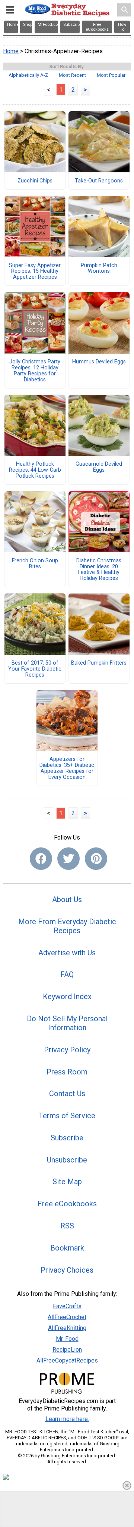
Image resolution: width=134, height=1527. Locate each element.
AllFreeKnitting (67, 1327)
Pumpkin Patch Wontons (99, 269)
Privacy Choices (67, 1270)
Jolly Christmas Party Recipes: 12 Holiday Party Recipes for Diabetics (34, 370)
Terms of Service (67, 1115)
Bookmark (67, 1247)
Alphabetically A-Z (28, 75)
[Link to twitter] (68, 858)
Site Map (67, 1181)
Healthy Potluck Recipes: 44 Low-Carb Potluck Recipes (35, 470)
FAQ (67, 974)
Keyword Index (67, 996)
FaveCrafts (67, 1306)
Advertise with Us (67, 952)
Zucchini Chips (34, 181)
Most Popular (111, 75)
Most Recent (72, 75)
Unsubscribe (67, 1159)
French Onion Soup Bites (35, 564)
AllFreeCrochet (67, 1317)
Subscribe (67, 1137)
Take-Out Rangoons (99, 181)
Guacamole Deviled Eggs (99, 467)
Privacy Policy (67, 1049)
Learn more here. (67, 1418)
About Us (67, 899)
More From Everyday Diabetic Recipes (67, 926)
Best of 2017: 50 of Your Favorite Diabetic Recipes (34, 669)
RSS (67, 1225)
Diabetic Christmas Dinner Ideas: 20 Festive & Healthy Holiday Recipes (98, 569)
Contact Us (67, 1093)
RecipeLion (67, 1349)
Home (11, 51)
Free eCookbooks (67, 1203)
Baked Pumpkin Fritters (99, 663)
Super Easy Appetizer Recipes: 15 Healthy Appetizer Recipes (35, 272)
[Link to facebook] (41, 858)
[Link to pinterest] (96, 858)
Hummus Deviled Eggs (99, 362)
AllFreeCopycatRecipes (67, 1360)
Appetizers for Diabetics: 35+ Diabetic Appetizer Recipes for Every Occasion (66, 768)
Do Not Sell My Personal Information (67, 1023)
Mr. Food (67, 1338)
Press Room (67, 1071)
